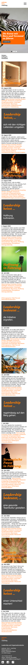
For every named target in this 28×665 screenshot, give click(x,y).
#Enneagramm (5, 107)
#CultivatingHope (6, 243)
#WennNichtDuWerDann (8, 299)
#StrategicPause (6, 440)
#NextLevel (17, 439)
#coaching (17, 99)
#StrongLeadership (6, 245)
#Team (3, 151)
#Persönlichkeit (5, 104)
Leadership (6, 41)
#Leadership (18, 100)
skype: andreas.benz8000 (9, 657)
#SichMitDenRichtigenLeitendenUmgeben (13, 152)
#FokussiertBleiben (6, 442)
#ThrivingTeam (5, 536)
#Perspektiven (16, 243)
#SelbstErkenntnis (16, 105)
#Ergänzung (21, 149)
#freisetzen (11, 100)
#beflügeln (4, 100)
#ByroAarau (14, 104)
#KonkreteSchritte (6, 631)
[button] (11, 51)
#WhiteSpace (15, 440)
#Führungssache (6, 298)
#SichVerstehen (5, 105)
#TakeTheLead (15, 298)
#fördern (23, 99)
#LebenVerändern (6, 628)
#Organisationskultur (7, 102)
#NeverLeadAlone (11, 151)
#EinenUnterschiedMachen (9, 630)
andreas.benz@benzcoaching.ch (11, 659)
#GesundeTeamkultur (7, 439)
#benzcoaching (9, 99)
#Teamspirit (17, 102)
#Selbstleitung (14, 107)
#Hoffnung (21, 241)
